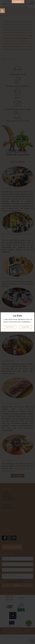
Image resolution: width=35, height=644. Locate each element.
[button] (2, 10)
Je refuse (25, 327)
